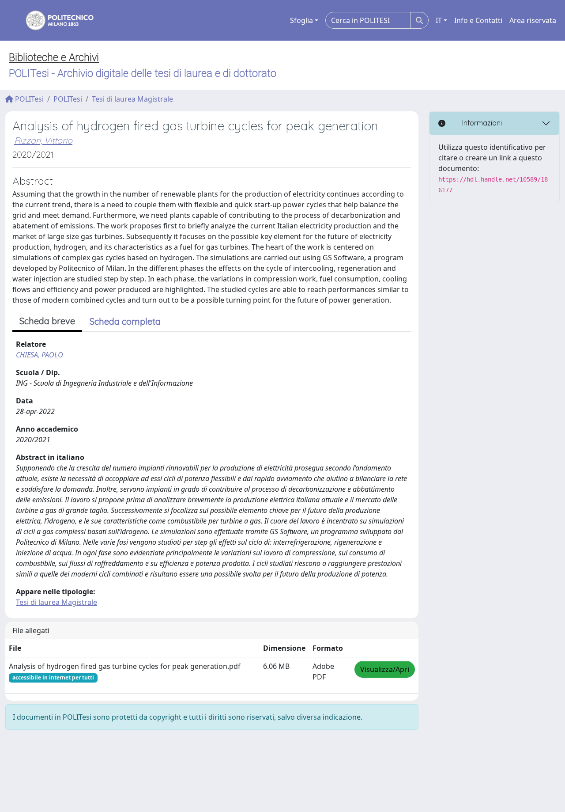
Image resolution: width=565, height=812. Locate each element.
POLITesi (28, 99)
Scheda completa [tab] (125, 321)
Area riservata (532, 20)
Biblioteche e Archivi (54, 57)
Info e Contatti (478, 20)
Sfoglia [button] (301, 20)
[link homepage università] (53, 20)
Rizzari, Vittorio (43, 140)
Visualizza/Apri (384, 669)
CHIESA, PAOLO (39, 355)
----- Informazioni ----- (481, 122)
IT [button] (439, 20)
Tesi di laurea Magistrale (132, 99)
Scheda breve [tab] (47, 320)
